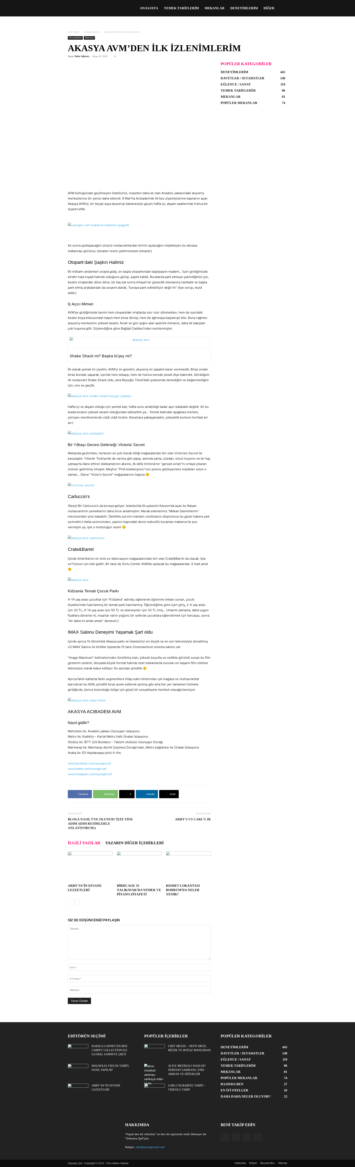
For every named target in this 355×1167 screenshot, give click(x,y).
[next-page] (77, 902)
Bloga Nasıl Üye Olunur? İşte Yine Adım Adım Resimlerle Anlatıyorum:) (100, 824)
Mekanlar (215, 8)
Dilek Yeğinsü (82, 56)
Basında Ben (267, 1163)
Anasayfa (149, 8)
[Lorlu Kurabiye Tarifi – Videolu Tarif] (154, 1091)
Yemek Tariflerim (181, 8)
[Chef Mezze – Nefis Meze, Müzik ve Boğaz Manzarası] (154, 1051)
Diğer (269, 8)
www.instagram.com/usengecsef (90, 774)
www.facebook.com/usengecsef (89, 763)
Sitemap (282, 1163)
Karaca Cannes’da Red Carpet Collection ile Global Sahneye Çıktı (109, 1050)
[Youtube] (258, 1137)
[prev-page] (70, 902)
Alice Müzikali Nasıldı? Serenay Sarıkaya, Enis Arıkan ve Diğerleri (187, 1070)
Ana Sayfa (73, 32)
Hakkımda (240, 1163)
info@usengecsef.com (150, 1147)
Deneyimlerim (244, 8)
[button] (282, 8)
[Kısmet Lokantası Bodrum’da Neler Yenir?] (188, 866)
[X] (247, 1137)
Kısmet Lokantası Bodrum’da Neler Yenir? (183, 890)
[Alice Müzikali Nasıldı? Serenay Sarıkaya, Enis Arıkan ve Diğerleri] (154, 1074)
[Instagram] (236, 1137)
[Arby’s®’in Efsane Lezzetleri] (90, 866)
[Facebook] (225, 1137)
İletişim (253, 1163)
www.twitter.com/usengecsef (87, 768)
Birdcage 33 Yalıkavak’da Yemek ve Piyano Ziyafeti (139, 890)
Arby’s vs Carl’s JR (193, 819)
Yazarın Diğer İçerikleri (134, 843)
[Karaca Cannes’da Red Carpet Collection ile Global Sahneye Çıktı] (78, 1051)
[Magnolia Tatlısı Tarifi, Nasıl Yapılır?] (78, 1071)
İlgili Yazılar (84, 843)
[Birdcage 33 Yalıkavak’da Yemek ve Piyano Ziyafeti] (139, 866)
